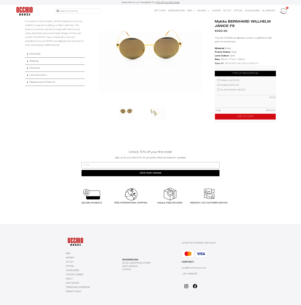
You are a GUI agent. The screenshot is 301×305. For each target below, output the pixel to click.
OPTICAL (238, 10)
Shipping (34, 61)
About (69, 279)
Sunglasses (72, 271)
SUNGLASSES (252, 10)
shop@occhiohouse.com (194, 268)
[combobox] (77, 11)
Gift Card (160, 10)
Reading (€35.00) (229, 85)
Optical (70, 266)
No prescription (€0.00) (232, 90)
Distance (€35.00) (230, 80)
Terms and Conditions (78, 288)
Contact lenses (74, 275)
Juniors (216, 10)
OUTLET (227, 10)
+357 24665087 (190, 274)
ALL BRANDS (268, 10)
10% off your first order (168, 3)
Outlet (69, 262)
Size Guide (35, 54)
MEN (189, 10)
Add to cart (245, 117)
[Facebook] (195, 286)
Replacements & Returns (42, 82)
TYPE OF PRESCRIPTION (245, 73)
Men (68, 254)
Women (70, 258)
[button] (55, 54)
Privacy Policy (73, 292)
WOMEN (201, 10)
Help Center (72, 283)
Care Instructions (38, 75)
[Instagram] (186, 286)
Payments (35, 68)
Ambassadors (176, 10)
